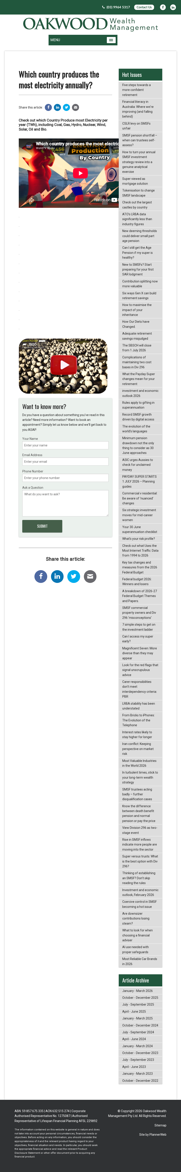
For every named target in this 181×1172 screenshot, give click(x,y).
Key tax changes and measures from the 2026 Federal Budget (139, 567)
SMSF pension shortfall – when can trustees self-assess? (139, 140)
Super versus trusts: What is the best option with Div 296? (140, 861)
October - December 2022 (140, 1080)
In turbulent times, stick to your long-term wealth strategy (140, 777)
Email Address (32, 455)
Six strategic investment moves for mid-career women (139, 515)
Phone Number (32, 471)
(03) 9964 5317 (118, 7)
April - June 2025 (134, 1011)
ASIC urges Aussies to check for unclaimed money (137, 465)
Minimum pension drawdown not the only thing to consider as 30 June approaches (138, 445)
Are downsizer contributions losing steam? (135, 918)
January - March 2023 (137, 1073)
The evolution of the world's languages (136, 429)
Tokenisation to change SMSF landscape (138, 193)
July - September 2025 (138, 1004)
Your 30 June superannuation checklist (139, 529)
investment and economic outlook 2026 (140, 393)
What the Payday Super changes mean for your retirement (138, 379)
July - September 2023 (138, 1059)
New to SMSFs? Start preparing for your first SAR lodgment (138, 269)
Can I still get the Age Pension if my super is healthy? (137, 252)
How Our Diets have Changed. (135, 324)
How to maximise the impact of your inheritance (137, 310)
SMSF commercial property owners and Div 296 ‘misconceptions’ (139, 612)
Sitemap (160, 1125)
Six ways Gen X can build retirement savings (139, 295)
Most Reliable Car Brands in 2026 (139, 961)
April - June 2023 (134, 1067)
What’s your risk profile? (138, 538)
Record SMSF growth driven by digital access (138, 417)
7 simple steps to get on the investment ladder (138, 627)
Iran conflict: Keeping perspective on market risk (138, 749)
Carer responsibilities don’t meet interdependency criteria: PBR (139, 689)
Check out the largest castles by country (137, 205)
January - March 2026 (137, 991)
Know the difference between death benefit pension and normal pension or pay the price (138, 813)
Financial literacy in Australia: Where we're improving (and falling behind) (138, 109)
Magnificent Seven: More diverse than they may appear (139, 653)
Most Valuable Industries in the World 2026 (139, 763)
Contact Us (144, 7)
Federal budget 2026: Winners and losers (137, 581)
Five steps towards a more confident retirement (136, 90)
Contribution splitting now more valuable (140, 284)
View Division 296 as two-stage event (139, 830)
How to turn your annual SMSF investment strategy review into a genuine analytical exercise (138, 162)
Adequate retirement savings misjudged (137, 336)
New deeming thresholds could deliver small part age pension (139, 236)
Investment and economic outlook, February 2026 (140, 892)
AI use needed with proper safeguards (135, 949)
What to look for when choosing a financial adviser (137, 935)
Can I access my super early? (137, 639)
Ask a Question (32, 487)
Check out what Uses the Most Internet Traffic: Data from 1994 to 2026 (140, 550)
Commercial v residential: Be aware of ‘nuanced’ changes (139, 498)
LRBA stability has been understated (138, 706)
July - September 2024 (138, 1032)
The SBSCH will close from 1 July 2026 (136, 348)
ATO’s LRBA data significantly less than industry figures (137, 219)
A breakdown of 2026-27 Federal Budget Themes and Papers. (139, 596)
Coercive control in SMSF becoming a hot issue (139, 904)
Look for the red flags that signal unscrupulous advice (140, 670)
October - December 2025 (140, 997)
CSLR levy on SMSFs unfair (136, 126)
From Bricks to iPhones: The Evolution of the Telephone (138, 720)
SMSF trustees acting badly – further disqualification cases (137, 794)
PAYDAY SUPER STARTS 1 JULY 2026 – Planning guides (139, 481)
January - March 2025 (137, 1018)
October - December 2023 (140, 1053)
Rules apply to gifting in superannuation (138, 405)
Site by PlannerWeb (152, 1134)
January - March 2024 (137, 1046)
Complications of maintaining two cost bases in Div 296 (136, 362)
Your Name (30, 438)
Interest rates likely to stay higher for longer (137, 734)
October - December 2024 (140, 1025)
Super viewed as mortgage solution (135, 181)
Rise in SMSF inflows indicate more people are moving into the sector (139, 844)
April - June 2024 (134, 1039)
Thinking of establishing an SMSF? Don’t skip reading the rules (138, 878)
